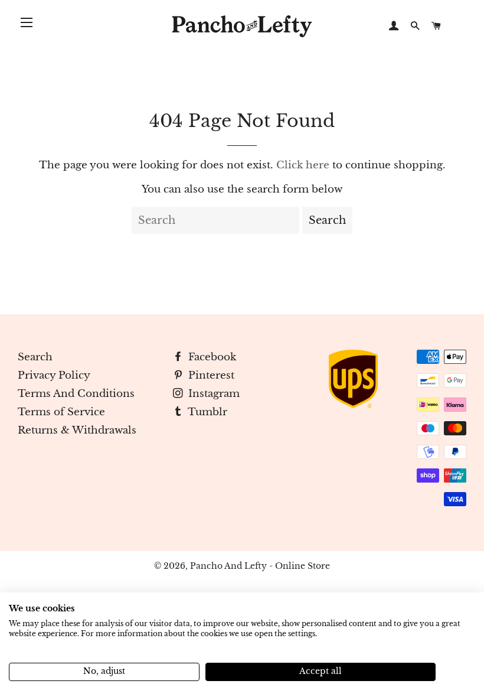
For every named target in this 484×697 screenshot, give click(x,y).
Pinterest (209, 375)
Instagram (212, 393)
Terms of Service (61, 412)
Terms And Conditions (76, 393)
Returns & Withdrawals (77, 430)
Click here (302, 165)
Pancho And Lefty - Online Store (260, 566)
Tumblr (206, 412)
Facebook (210, 357)
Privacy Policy (54, 375)
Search (35, 357)
